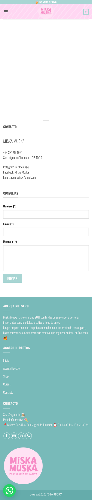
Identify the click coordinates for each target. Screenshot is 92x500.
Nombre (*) (9, 206)
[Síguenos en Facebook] (6, 435)
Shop (6, 376)
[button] (5, 12)
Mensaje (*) (10, 241)
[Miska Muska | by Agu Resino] (46, 11)
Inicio (6, 360)
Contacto (8, 392)
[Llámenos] (28, 435)
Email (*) (8, 224)
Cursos (6, 384)
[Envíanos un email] (21, 435)
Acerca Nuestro (11, 368)
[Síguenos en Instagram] (14, 435)
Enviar (12, 278)
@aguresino (14, 414)
